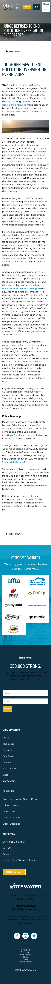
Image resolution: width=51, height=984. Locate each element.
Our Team (8, 756)
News (6, 737)
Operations (9, 811)
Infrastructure (10, 805)
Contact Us (9, 781)
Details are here (23, 435)
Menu (17, 8)
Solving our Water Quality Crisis (20, 799)
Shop (6, 774)
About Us (8, 750)
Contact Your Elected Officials (19, 860)
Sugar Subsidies (11, 823)
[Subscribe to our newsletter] (36, 7)
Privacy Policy (25, 962)
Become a (46, 5)
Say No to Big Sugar (13, 841)
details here (17, 462)
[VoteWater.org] (8, 6)
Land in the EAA (11, 817)
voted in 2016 (22, 171)
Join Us (7, 848)
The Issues (8, 744)
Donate (27, 6)
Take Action (9, 768)
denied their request (14, 105)
